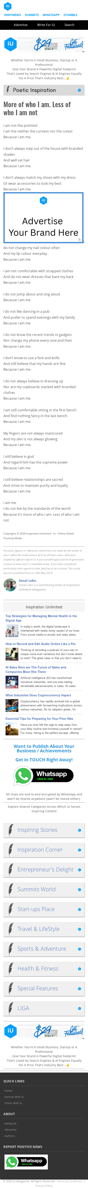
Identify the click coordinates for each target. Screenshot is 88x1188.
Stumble (70, 15)
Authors (9, 1136)
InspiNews (12, 15)
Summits (32, 15)
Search (69, 25)
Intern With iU (13, 1103)
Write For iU (46, 25)
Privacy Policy (44, 1186)
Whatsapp (51, 15)
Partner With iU (14, 1097)
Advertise (21, 25)
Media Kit (10, 1123)
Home (8, 1091)
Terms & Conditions (69, 1181)
